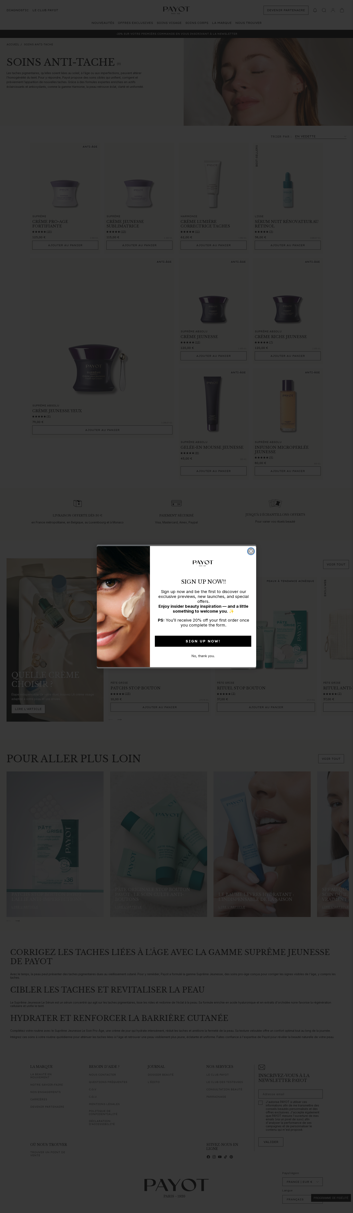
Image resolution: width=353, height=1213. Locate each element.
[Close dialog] (251, 551)
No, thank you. (203, 656)
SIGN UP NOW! (203, 641)
